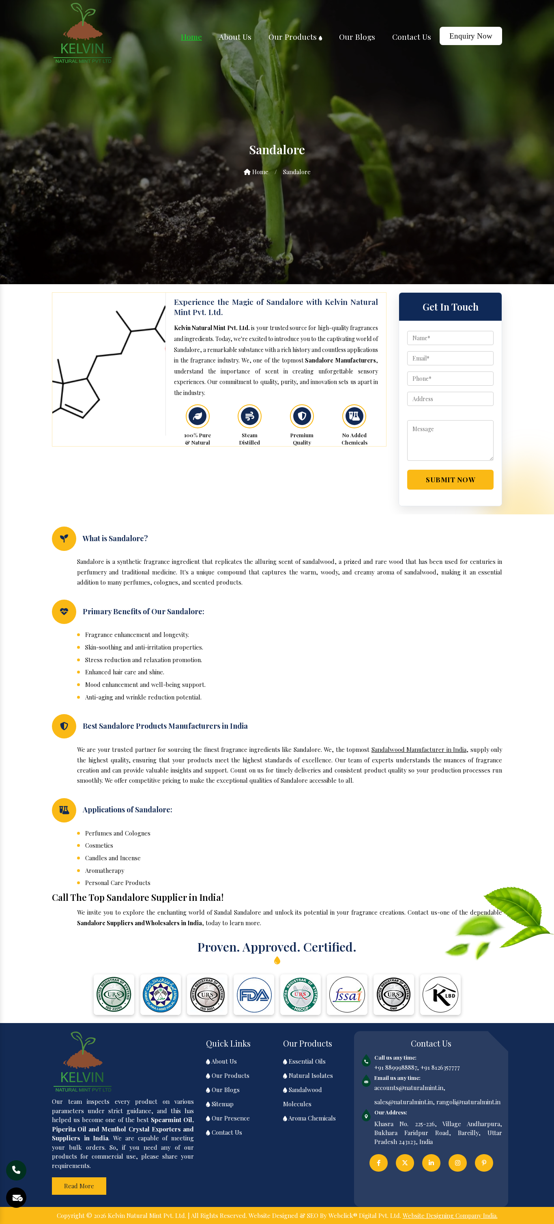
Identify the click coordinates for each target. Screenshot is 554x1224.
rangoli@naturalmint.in (468, 1102)
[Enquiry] (17, 1197)
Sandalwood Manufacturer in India (418, 749)
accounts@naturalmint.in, (409, 1088)
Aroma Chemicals (311, 1118)
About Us (235, 36)
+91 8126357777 (440, 1067)
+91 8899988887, (396, 1067)
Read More (79, 1186)
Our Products (293, 36)
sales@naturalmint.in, (404, 1102)
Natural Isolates (310, 1075)
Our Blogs (357, 36)
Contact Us (411, 36)
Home (191, 36)
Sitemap (222, 1104)
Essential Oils (306, 1061)
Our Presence (230, 1118)
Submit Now (450, 479)
